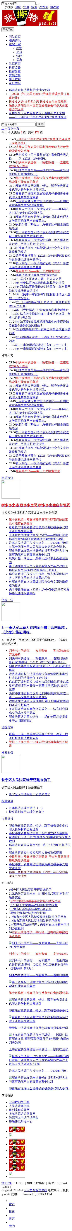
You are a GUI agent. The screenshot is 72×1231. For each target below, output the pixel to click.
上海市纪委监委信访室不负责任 (31, 909)
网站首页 (15, 36)
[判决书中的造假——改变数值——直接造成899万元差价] (40, 947)
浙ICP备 (6, 1183)
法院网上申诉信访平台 (23, 1117)
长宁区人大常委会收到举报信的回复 (34, 905)
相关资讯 (15, 40)
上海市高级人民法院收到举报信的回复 (35, 920)
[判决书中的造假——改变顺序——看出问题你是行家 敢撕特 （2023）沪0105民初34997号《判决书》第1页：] (40, 968)
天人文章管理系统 (35, 1190)
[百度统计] (17, 1176)
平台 (19, 52)
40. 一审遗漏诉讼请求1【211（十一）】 (41, 348)
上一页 (5, 128)
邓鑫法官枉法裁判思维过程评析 (29, 90)
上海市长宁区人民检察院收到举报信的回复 (38, 916)
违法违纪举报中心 (20, 1121)
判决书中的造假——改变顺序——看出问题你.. (39, 975)
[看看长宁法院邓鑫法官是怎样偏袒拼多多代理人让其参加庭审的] (40, 1021)
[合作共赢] (17, 1157)
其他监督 (15, 75)
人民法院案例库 (19, 1106)
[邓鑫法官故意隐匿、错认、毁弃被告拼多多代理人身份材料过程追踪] (40, 1003)
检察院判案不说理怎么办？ (26, 811)
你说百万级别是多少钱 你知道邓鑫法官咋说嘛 (39, 681)
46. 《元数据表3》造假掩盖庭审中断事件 (42, 309)
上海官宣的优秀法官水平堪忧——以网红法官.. (39, 1049)
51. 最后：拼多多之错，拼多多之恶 (38, 278)
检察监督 (15, 67)
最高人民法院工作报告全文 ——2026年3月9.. (38, 1070)
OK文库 (21, 1198)
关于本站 (15, 79)
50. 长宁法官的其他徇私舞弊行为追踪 (40, 282)
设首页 (43, 7)
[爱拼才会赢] (17, 1131)
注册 (26, 7)
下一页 (14, 128)
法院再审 (15, 63)
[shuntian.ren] (17, 1163)
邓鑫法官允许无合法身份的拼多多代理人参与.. (39, 1088)
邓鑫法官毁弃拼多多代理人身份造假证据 (35, 852)
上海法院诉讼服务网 (22, 1113)
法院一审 (15, 44)
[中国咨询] (17, 1137)
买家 (19, 59)
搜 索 (40, 124)
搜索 (12, 1211)
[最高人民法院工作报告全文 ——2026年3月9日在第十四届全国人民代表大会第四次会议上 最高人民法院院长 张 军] (40, 1064)
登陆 (18, 7)
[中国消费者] (17, 1144)
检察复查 (15, 71)
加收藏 (54, 7)
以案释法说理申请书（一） (26, 808)
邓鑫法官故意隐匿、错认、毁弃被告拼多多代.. (39, 1010)
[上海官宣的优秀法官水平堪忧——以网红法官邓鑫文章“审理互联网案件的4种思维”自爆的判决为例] (40, 1042)
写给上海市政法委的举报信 (28, 913)
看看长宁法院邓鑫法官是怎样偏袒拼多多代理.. (39, 1027)
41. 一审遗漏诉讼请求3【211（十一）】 (41, 344)
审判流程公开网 (19, 1109)
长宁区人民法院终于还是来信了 (26, 780)
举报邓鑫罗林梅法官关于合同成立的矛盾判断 (38, 833)
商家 (19, 48)
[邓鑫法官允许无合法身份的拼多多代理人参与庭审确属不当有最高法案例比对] (40, 1081)
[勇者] (17, 1170)
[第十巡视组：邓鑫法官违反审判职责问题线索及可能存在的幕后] (40, 986)
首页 (12, 1204)
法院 (19, 55)
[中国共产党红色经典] (17, 1150)
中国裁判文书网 (19, 1102)
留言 (34, 7)
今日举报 (15, 83)
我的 (12, 1225)
